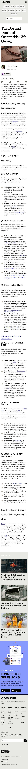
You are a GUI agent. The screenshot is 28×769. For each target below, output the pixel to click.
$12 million (15, 121)
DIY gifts (22, 255)
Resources (17, 718)
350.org (7, 310)
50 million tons (21, 371)
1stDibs (14, 243)
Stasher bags (11, 275)
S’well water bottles (20, 275)
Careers (23, 716)
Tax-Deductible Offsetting (10, 717)
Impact (22, 714)
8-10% (14, 362)
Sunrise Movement (14, 310)
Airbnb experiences (19, 212)
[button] (26, 2)
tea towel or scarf (17, 483)
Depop (8, 243)
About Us (23, 711)
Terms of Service (4, 759)
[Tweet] (10, 82)
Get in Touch (9, 726)
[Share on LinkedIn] (18, 82)
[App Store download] (5, 690)
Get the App (3, 723)
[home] (12, 2)
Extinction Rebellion (9, 312)
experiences (15, 207)
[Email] (26, 82)
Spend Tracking (3, 711)
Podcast (16, 711)
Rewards (3, 720)
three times (18, 440)
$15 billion (19, 131)
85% (19, 411)
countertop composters (12, 277)
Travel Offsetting (10, 722)
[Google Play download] (16, 690)
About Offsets (9, 711)
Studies (3, 524)
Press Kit (23, 719)
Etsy (10, 257)
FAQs (22, 722)
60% (6, 536)
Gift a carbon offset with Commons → (11, 337)
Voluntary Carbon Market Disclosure (9, 764)
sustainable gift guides (9, 268)
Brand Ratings (3, 716)
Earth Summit (16, 714)
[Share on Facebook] (2, 82)
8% (8, 388)
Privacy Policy (4, 761)
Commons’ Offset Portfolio (11, 328)
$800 (13, 147)
